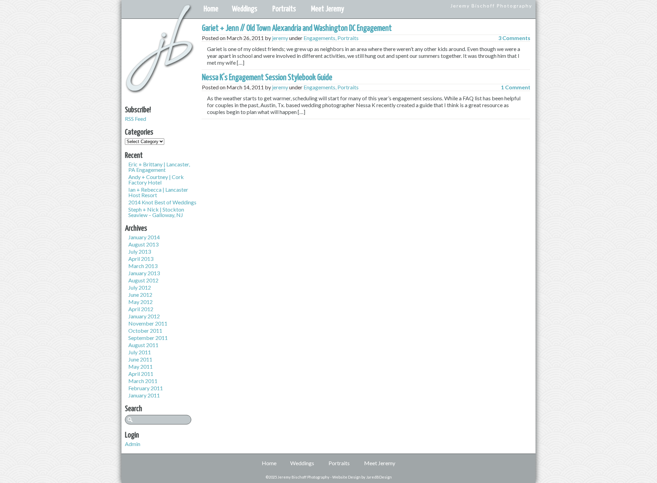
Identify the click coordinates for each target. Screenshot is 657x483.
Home (211, 9)
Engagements (319, 38)
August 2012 (143, 280)
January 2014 (144, 237)
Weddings (244, 9)
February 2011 (145, 388)
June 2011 (140, 359)
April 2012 (140, 309)
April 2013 (140, 258)
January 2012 (144, 316)
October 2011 (145, 330)
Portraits (284, 9)
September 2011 (148, 337)
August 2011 (143, 345)
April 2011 (140, 373)
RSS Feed (135, 118)
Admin (132, 444)
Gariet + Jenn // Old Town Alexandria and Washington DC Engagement (297, 28)
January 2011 (144, 395)
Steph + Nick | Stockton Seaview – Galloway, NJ (156, 212)
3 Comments (514, 38)
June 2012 (140, 294)
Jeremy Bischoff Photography (491, 6)
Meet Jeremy (327, 9)
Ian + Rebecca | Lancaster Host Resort (158, 192)
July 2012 (139, 287)
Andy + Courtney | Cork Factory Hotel (156, 180)
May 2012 (140, 301)
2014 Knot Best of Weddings (162, 202)
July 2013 (139, 251)
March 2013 (142, 266)
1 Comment (515, 87)
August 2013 (143, 244)
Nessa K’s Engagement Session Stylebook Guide (267, 78)
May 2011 (140, 366)
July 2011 (139, 352)
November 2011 (147, 323)
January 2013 (144, 273)
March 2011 (142, 381)
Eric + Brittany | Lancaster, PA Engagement (159, 167)
